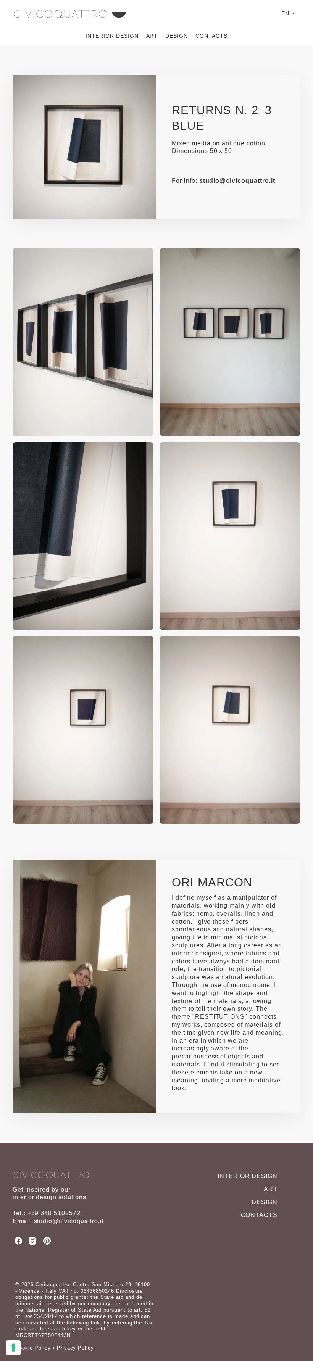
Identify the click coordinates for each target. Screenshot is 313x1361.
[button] (289, 13)
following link (83, 1323)
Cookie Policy (32, 1348)
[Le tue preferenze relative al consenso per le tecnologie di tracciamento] (13, 1347)
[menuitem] (112, 36)
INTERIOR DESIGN (112, 36)
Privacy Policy (75, 1348)
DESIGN (176, 36)
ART (152, 36)
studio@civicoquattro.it (237, 180)
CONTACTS (211, 36)
